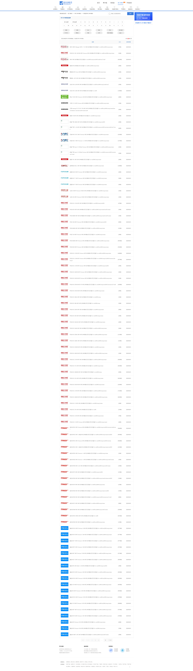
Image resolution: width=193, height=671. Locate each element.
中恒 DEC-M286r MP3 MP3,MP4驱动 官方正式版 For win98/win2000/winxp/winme (88, 340)
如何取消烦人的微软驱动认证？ (65, 649)
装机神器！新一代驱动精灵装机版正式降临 (92, 652)
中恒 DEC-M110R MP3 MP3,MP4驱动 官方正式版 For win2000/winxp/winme (87, 290)
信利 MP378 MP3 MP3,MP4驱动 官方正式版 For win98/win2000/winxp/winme (87, 484)
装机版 (112, 3)
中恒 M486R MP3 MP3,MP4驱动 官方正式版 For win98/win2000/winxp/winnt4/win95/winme (90, 215)
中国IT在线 (105, 664)
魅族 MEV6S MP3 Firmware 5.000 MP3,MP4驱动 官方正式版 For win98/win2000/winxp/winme (91, 528)
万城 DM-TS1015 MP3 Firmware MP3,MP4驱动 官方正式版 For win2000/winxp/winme (89, 134)
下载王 (107, 666)
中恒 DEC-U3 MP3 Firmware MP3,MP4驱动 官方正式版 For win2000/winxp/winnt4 (88, 422)
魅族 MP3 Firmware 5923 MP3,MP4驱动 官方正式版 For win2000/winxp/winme (87, 622)
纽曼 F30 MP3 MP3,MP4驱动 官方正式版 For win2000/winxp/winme (85, 115)
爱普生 (77, 32)
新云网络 (68, 666)
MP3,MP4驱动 (78, 13)
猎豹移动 (68, 661)
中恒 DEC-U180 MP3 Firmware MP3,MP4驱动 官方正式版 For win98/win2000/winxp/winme (90, 253)
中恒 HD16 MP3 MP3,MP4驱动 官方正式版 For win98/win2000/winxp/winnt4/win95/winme (90, 209)
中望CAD (115, 666)
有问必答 (116, 650)
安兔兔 (86, 661)
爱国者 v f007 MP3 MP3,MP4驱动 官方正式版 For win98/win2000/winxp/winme (88, 78)
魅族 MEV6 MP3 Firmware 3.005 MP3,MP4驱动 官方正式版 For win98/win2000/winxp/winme (91, 615)
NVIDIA (66, 32)
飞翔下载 (129, 664)
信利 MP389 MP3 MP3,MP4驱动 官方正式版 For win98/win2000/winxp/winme (87, 522)
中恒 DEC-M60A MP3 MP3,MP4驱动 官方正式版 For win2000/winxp (85, 297)
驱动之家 (72, 661)
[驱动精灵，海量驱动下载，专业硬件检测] (143, 16)
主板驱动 (107, 9)
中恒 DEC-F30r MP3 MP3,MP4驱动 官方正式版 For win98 (83, 409)
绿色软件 (110, 664)
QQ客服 (127, 649)
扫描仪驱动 (92, 9)
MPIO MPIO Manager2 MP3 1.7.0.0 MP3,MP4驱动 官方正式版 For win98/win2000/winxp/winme (91, 47)
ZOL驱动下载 (83, 664)
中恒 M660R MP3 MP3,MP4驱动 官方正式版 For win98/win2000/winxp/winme (87, 228)
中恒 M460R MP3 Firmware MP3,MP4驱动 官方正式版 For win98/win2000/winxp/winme (89, 240)
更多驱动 (137, 9)
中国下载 (124, 664)
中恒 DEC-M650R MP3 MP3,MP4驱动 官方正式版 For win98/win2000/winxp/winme (88, 353)
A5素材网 (73, 666)
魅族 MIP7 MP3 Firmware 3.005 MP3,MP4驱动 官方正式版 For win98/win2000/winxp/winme (90, 609)
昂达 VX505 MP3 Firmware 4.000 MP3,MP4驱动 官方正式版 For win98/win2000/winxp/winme (91, 97)
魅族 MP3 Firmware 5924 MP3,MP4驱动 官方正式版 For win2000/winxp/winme (87, 628)
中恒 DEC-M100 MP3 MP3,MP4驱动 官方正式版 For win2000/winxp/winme (87, 309)
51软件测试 (78, 664)
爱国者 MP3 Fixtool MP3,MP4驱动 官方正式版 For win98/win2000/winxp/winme (88, 72)
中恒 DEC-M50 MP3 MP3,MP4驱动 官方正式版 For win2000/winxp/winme (86, 315)
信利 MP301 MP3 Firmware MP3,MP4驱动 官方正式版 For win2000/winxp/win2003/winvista (90, 440)
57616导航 (115, 664)
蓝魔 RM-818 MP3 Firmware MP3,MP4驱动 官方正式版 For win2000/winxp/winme (88, 172)
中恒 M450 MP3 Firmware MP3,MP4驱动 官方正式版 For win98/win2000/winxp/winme (89, 247)
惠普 (66, 30)
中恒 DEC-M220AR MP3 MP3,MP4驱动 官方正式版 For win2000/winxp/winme (87, 322)
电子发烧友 (89, 664)
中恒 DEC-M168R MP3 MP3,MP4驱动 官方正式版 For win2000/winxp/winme (87, 347)
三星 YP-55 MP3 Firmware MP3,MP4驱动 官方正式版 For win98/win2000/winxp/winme (89, 103)
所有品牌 (75, 22)
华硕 (88, 32)
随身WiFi (82, 661)
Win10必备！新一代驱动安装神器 (90, 649)
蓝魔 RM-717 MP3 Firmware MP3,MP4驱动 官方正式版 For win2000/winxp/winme (88, 178)
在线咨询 (127, 650)
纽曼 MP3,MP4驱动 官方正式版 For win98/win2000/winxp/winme (84, 65)
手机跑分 (129, 3)
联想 (99, 30)
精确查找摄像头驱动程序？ (64, 652)
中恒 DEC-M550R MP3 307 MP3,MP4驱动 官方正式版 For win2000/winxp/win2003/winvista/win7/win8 (93, 284)
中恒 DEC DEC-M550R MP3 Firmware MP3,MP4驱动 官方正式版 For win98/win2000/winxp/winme (92, 53)
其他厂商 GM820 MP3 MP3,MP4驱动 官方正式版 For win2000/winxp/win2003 (87, 122)
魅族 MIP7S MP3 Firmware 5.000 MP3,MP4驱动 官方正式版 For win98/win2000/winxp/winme (91, 547)
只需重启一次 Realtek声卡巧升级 (65, 650)
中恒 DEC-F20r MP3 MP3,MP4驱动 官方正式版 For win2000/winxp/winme (86, 378)
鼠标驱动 (85, 9)
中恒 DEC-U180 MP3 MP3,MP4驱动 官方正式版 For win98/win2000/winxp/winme (88, 390)
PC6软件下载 (95, 664)
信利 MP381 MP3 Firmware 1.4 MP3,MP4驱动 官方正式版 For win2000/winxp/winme (89, 453)
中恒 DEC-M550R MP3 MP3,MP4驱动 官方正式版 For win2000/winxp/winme (87, 384)
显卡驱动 (77, 9)
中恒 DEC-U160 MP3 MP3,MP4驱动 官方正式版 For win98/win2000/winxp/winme (88, 359)
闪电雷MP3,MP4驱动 (88, 13)
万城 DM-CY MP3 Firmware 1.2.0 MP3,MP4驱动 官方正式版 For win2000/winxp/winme (89, 140)
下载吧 (100, 664)
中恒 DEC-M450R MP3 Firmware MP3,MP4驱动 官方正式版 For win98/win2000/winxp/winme (91, 272)
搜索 (130, 13)
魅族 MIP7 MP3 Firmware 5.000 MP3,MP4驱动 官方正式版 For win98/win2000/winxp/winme (90, 553)
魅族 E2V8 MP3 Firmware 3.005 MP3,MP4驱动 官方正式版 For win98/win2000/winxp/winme (90, 603)
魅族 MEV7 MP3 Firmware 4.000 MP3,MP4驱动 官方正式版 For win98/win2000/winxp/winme (91, 559)
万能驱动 (62, 9)
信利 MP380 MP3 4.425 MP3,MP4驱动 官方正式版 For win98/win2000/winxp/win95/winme (90, 465)
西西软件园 (88, 666)
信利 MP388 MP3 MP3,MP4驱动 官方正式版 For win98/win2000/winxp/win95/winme (89, 509)
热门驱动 (120, 3)
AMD (99, 32)
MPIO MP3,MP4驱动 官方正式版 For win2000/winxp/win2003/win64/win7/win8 (87, 59)
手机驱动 (123, 9)
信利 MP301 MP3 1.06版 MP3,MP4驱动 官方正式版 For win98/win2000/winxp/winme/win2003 (91, 434)
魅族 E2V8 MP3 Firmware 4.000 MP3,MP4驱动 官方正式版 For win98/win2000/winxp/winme (90, 584)
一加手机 (120, 664)
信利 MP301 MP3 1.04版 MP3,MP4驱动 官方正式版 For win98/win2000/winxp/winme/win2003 (91, 447)
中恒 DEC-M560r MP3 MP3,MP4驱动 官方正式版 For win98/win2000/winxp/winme (88, 334)
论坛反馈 (116, 649)
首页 (98, 3)
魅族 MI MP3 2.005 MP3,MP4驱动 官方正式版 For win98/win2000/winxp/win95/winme (89, 634)
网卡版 (105, 3)
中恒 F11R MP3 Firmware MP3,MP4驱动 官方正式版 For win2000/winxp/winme (87, 234)
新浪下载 (68, 664)
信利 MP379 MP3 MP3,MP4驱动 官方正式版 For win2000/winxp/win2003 (86, 472)
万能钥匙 (93, 666)
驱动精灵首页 (63, 13)
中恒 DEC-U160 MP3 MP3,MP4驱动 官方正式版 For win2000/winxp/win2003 (87, 203)
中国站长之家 (98, 666)
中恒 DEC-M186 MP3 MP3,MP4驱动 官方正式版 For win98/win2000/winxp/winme (88, 328)
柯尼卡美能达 (110, 32)
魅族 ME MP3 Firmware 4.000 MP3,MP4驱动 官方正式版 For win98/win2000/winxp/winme (90, 590)
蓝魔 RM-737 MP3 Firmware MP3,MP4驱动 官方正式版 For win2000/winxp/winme (88, 184)
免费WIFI (73, 664)
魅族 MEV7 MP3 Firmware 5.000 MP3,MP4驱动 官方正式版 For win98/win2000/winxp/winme (91, 540)
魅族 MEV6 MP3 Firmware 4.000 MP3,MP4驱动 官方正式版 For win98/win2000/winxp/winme (91, 572)
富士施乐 (121, 30)
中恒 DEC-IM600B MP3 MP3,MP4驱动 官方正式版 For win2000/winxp (86, 372)
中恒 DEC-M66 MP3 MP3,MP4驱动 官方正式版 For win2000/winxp (85, 303)
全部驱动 (55, 9)
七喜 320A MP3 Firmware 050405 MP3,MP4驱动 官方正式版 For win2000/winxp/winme (89, 197)
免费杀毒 (77, 661)
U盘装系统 (78, 666)
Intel (88, 30)
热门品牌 (66, 22)
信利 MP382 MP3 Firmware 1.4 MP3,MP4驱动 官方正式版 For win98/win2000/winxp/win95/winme (92, 459)
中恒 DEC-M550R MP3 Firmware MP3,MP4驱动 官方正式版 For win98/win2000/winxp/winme (91, 278)
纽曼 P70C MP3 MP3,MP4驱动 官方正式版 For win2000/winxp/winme (85, 159)
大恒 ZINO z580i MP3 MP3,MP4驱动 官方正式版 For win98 (83, 90)
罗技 (110, 30)
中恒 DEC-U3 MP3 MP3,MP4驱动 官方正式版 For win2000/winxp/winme (86, 403)
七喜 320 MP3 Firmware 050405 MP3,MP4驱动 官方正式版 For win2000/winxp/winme (89, 190)
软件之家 (90, 661)
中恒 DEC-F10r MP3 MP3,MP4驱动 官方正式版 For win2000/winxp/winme (86, 365)
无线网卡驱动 (115, 9)
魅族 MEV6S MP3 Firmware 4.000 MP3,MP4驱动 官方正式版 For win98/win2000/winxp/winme (91, 578)
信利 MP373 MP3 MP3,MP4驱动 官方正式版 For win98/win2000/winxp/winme (87, 503)
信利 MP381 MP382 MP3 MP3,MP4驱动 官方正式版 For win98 (84, 515)
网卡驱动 (100, 9)
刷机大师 (83, 666)
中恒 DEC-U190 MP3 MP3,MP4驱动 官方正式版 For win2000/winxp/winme (87, 415)
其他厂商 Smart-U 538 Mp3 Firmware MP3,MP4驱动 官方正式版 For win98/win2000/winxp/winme (92, 147)
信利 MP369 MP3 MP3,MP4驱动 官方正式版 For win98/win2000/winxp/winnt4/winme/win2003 (91, 478)
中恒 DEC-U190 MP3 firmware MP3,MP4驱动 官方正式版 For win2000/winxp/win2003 (89, 265)
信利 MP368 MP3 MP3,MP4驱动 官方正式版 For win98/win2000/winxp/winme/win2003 (89, 490)
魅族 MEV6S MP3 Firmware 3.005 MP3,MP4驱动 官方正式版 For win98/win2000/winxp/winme (91, 597)
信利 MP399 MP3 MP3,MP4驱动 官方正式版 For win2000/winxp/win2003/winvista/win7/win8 (90, 497)
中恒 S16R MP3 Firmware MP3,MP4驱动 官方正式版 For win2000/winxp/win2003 (88, 222)
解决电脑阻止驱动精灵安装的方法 (91, 650)
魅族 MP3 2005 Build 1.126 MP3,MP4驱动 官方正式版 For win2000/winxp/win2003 (88, 565)
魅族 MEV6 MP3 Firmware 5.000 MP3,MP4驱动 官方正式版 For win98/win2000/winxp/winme (91, 534)
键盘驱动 (130, 9)
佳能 (77, 30)
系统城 (111, 666)
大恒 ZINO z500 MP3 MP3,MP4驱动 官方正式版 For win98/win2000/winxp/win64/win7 (89, 84)
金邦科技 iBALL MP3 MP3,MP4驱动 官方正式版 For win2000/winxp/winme (87, 165)
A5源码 (103, 666)
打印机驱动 (70, 9)
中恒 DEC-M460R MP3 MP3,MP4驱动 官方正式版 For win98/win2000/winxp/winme (88, 397)
